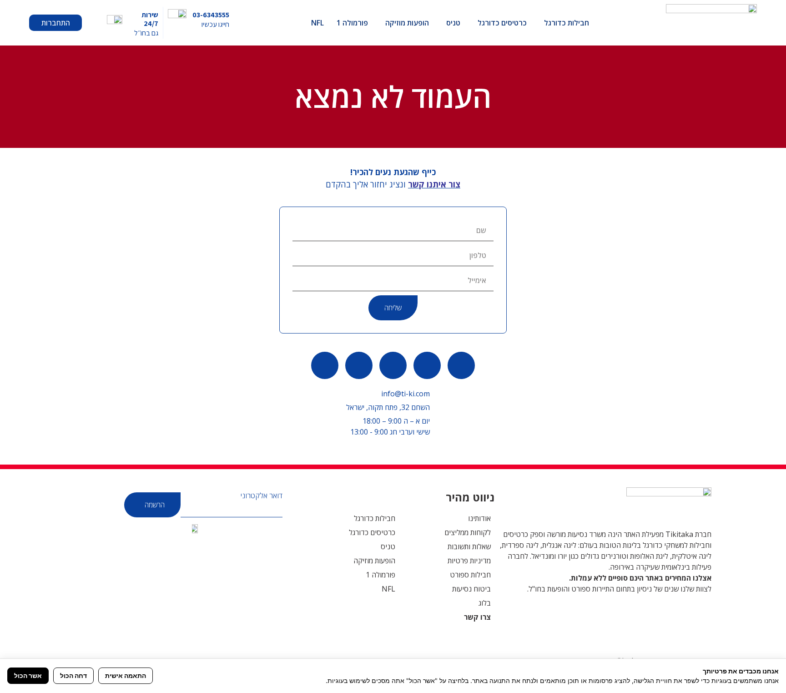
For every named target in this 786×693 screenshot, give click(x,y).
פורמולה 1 (352, 23)
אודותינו (479, 518)
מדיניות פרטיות (469, 561)
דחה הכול (73, 675)
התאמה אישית (125, 675)
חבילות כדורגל (566, 23)
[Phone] (427, 365)
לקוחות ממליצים (467, 532)
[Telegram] (359, 365)
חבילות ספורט (470, 575)
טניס (453, 23)
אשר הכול (28, 675)
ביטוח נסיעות (471, 589)
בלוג (485, 603)
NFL (317, 23)
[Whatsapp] (461, 365)
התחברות (55, 23)
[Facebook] (393, 365)
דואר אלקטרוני (261, 495)
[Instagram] (324, 365)
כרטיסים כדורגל (502, 23)
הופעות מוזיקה (407, 23)
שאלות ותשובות (469, 546)
